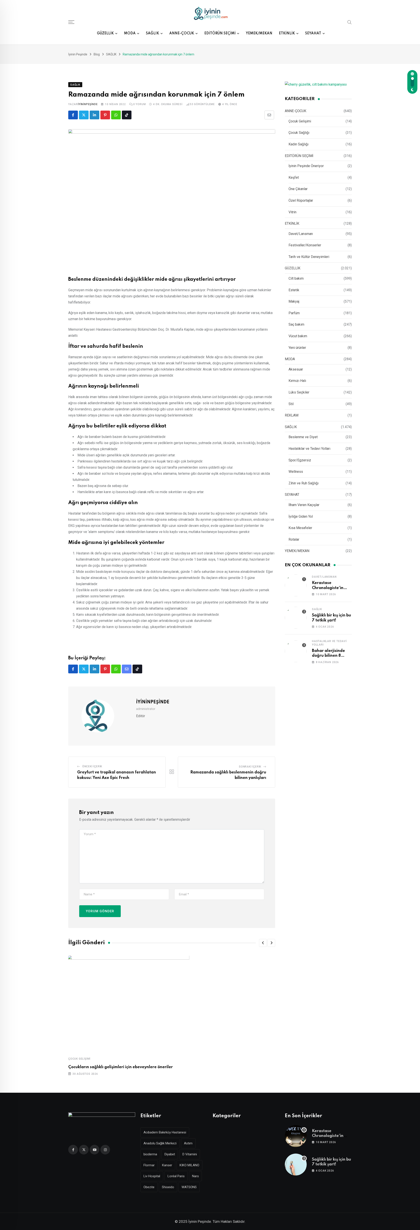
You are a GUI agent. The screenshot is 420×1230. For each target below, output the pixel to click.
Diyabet (169, 1154)
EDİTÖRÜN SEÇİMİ (220, 33)
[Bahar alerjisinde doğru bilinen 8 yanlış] (296, 651)
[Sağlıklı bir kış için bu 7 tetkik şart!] (296, 618)
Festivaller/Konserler (305, 245)
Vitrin (292, 212)
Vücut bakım (298, 336)
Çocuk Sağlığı (299, 133)
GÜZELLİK (105, 33)
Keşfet (294, 177)
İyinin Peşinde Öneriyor (306, 166)
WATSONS (189, 1187)
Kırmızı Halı (297, 381)
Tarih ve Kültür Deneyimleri (309, 257)
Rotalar (294, 539)
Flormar (149, 1165)
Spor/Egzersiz (300, 460)
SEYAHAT (313, 33)
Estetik (294, 290)
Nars (195, 1176)
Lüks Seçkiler (299, 392)
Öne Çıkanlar (298, 189)
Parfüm (294, 313)
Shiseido (168, 1187)
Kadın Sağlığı (298, 144)
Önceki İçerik (92, 766)
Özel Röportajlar (301, 200)
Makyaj (294, 301)
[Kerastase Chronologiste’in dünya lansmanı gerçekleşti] (296, 585)
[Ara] (349, 22)
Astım (188, 1143)
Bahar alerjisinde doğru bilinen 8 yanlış (328, 656)
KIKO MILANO (189, 1165)
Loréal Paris (176, 1176)
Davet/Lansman (301, 234)
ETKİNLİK (287, 33)
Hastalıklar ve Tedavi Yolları (309, 448)
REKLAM (291, 415)
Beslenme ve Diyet (303, 437)
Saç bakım (296, 324)
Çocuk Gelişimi (79, 1058)
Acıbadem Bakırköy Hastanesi (165, 1132)
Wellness (296, 471)
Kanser (167, 1165)
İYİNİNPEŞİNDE (88, 104)
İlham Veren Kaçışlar (304, 505)
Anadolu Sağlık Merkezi (160, 1143)
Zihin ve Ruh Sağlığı (303, 483)
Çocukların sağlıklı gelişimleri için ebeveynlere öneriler (120, 1067)
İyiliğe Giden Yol (301, 516)
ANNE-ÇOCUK (181, 33)
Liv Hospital (152, 1176)
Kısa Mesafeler (300, 528)
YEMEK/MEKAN (259, 33)
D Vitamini (189, 1154)
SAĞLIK (152, 33)
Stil (291, 404)
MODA (130, 33)
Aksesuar (296, 369)
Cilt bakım (296, 278)
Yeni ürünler (297, 348)
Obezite (149, 1187)
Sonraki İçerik (250, 766)
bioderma (150, 1154)
